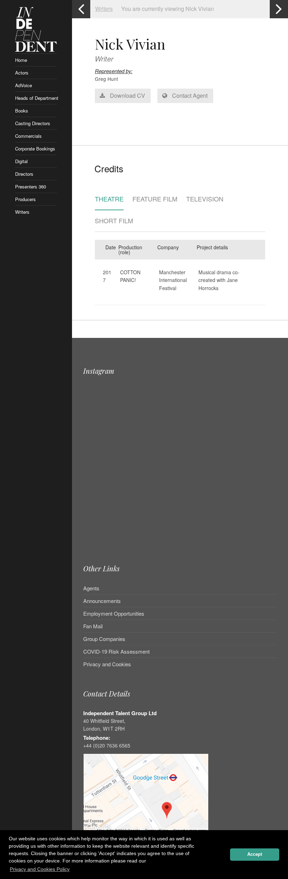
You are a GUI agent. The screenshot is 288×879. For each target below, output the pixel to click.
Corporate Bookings (35, 148)
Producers (25, 199)
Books (21, 110)
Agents (91, 588)
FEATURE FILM (154, 199)
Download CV (127, 95)
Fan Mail (93, 626)
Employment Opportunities (113, 613)
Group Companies (104, 638)
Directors (24, 174)
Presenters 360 (30, 186)
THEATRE (109, 199)
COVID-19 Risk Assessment (116, 651)
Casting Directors (32, 123)
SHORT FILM (114, 221)
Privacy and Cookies (107, 664)
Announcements (102, 600)
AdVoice (23, 85)
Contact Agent (189, 95)
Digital (21, 161)
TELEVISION (204, 199)
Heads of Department (36, 98)
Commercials (28, 136)
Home (21, 60)
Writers (22, 211)
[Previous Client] (81, 9)
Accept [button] (254, 854)
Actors (21, 72)
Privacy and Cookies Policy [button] (40, 869)
